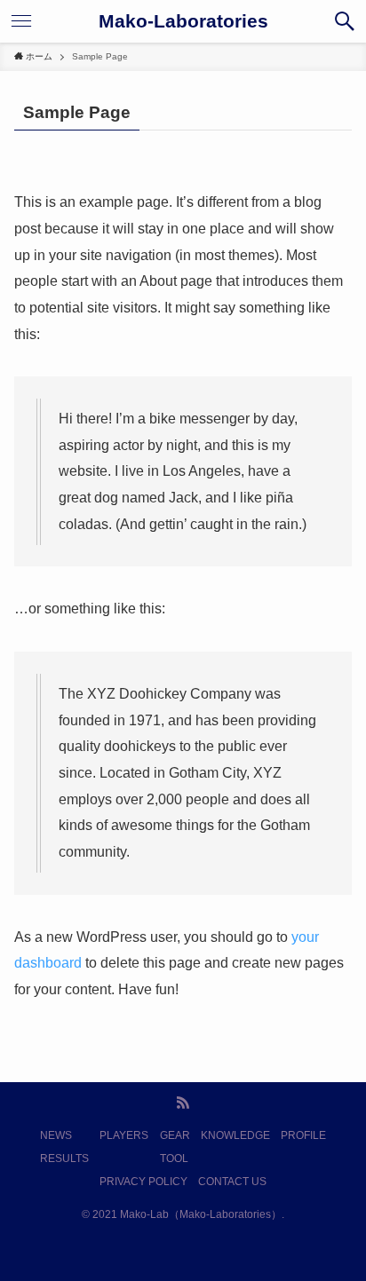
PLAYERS (123, 1135)
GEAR (175, 1135)
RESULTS (64, 1158)
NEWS (56, 1135)
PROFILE (303, 1135)
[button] (344, 21)
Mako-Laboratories (183, 21)
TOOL (174, 1158)
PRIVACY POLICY (143, 1181)
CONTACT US (232, 1181)
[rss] (183, 1103)
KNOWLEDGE (235, 1135)
